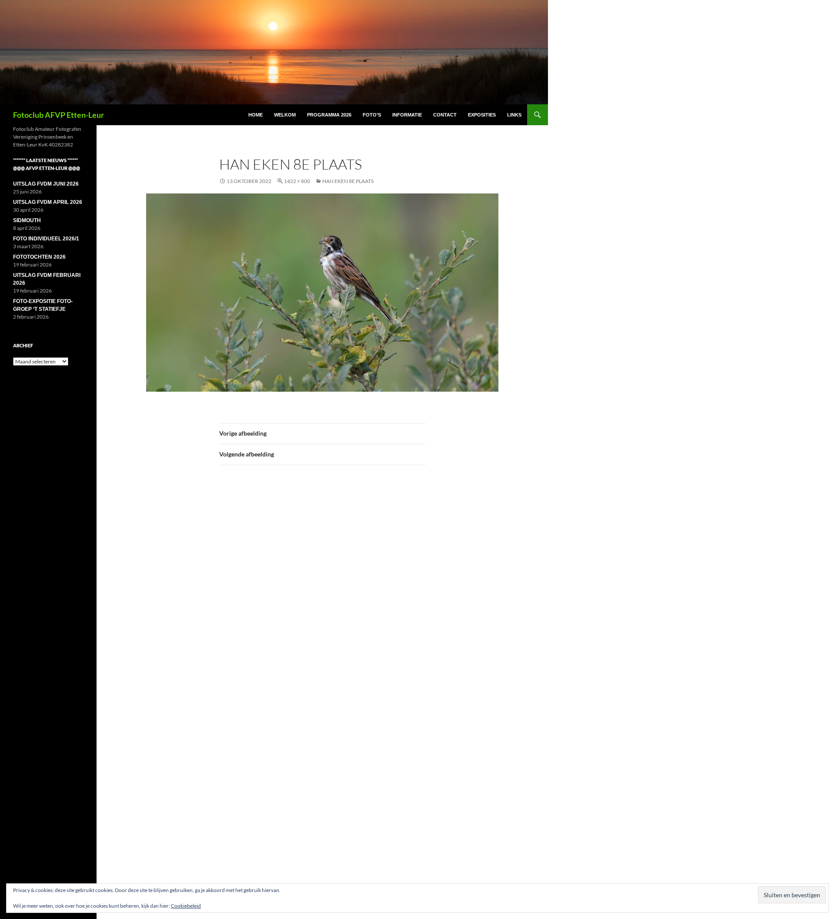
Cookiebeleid (186, 905)
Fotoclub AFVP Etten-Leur (58, 115)
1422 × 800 (297, 181)
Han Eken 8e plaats (348, 181)
